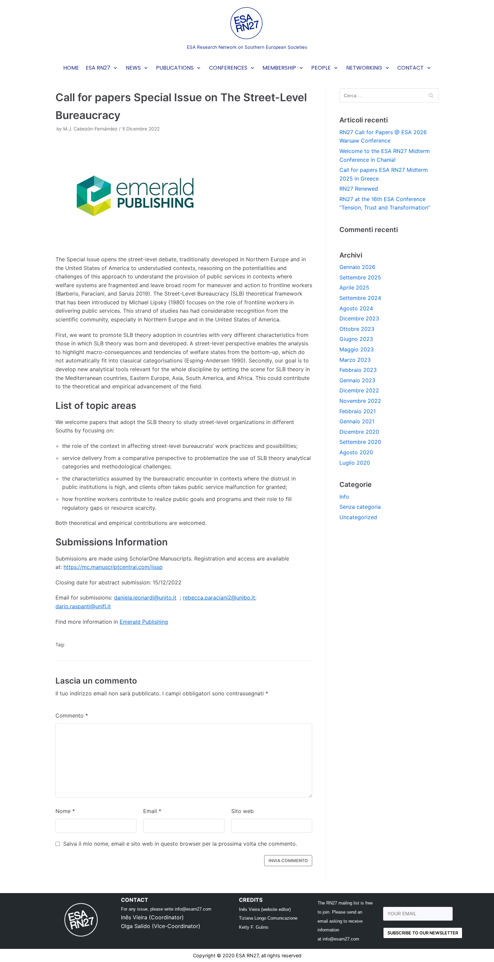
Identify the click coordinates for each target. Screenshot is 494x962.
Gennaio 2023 (357, 380)
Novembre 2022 (360, 400)
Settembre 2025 (360, 277)
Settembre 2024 (360, 298)
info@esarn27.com (193, 909)
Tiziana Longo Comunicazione (268, 918)
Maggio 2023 (356, 349)
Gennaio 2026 (357, 267)
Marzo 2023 (355, 359)
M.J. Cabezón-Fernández (90, 128)
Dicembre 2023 (359, 318)
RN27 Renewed (358, 188)
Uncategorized (358, 517)
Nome (65, 811)
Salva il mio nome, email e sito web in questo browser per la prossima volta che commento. (180, 843)
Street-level (165, 644)
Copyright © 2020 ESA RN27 (225, 955)
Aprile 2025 (354, 287)
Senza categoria (360, 506)
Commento (71, 715)
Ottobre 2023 (356, 328)
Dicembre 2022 (359, 390)
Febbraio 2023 (358, 370)
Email (152, 811)
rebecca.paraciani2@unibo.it (219, 597)
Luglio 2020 (354, 462)
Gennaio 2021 (356, 421)
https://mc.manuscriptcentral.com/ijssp (113, 567)
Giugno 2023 (356, 339)
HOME (71, 68)
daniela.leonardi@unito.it (145, 597)
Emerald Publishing (144, 621)
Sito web (242, 811)
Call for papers (126, 644)
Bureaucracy (86, 644)
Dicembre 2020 (359, 431)
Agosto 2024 (356, 308)
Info (344, 496)
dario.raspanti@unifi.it (83, 606)
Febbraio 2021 (357, 411)
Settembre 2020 (360, 441)
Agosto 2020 (356, 452)
